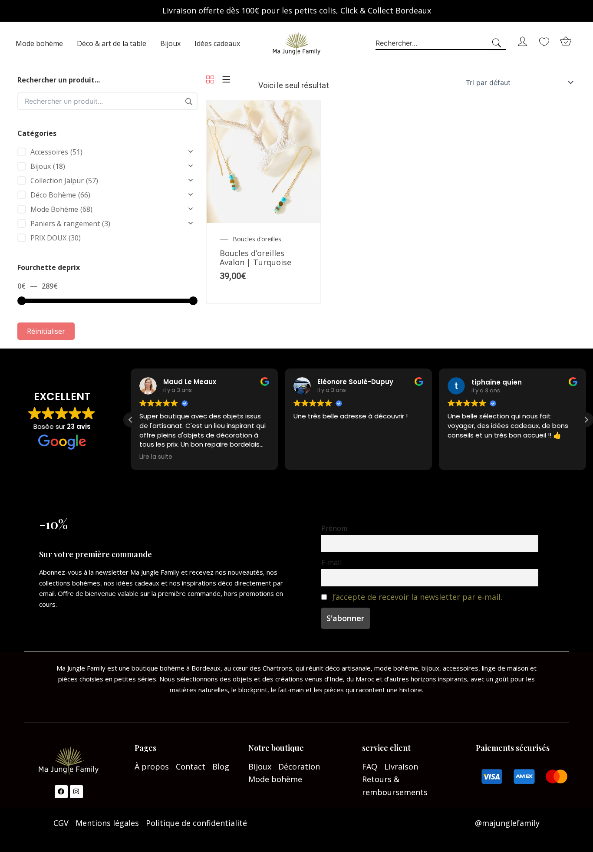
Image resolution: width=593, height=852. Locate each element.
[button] (586, 419)
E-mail (331, 562)
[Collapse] (191, 152)
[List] (226, 80)
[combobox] (433, 43)
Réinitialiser (46, 331)
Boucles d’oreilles (257, 239)
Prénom (334, 528)
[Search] (498, 43)
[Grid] (210, 80)
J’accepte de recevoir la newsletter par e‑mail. (417, 597)
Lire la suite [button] (155, 457)
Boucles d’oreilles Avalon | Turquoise (255, 258)
